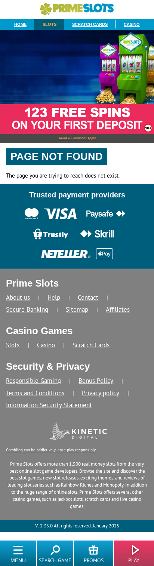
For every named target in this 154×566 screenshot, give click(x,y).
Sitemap (77, 309)
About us (18, 297)
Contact (88, 297)
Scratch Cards (90, 24)
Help (53, 297)
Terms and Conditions (35, 392)
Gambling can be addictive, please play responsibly (51, 450)
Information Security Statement (49, 404)
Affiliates (118, 309)
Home (20, 24)
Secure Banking (27, 309)
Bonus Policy (95, 380)
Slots (49, 24)
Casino (132, 24)
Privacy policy (100, 392)
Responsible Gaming (33, 380)
